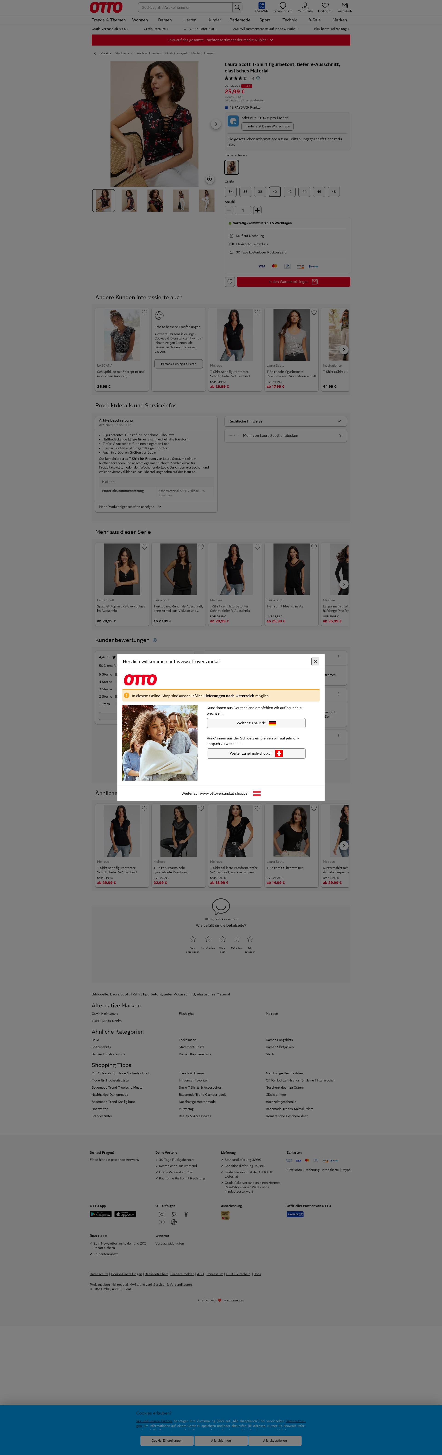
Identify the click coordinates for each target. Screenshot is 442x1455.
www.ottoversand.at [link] (217, 793)
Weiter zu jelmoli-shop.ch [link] (251, 753)
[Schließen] (315, 661)
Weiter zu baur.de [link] (251, 723)
